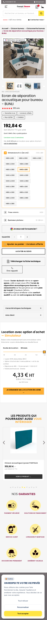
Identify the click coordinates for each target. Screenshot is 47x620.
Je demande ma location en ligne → (23, 391)
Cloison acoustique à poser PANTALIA (21, 463)
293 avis (16, 108)
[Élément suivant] (44, 442)
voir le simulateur (10, 143)
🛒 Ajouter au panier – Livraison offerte (23, 244)
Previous (3, 86)
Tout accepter (23, 613)
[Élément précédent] (4, 442)
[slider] (44, 352)
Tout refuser (23, 601)
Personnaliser (23, 607)
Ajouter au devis (23, 251)
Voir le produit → (23, 476)
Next (44, 86)
